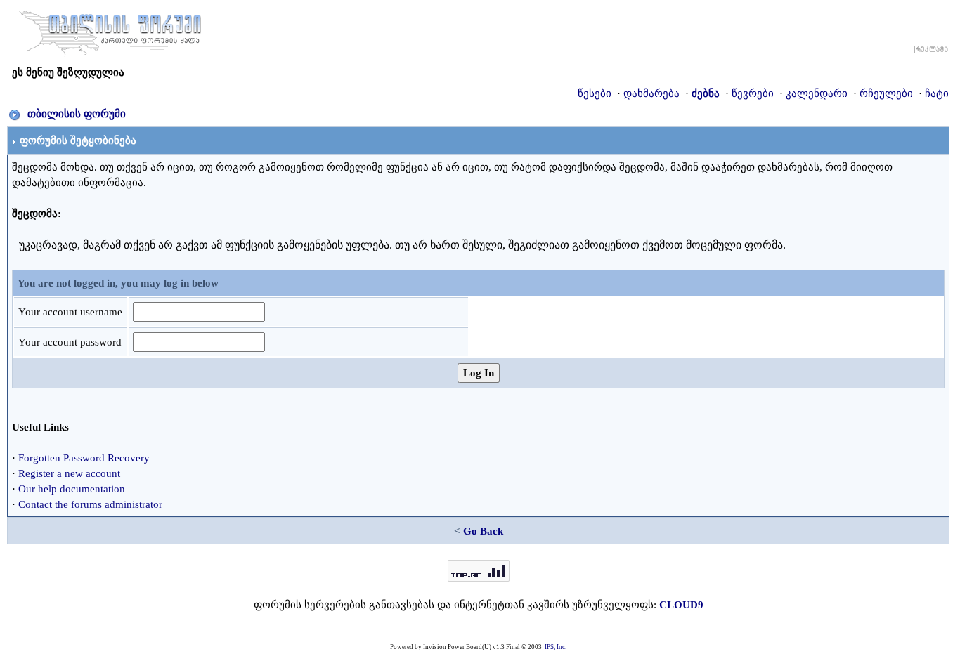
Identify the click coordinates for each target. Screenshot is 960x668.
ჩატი (937, 93)
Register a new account (69, 473)
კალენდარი (817, 93)
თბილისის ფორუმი (76, 113)
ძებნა (706, 93)
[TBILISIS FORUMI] (110, 30)
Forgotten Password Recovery (84, 458)
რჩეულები (886, 93)
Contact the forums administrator (90, 504)
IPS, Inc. (555, 646)
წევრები (753, 93)
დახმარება (651, 93)
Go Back (483, 531)
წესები (594, 93)
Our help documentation (71, 489)
